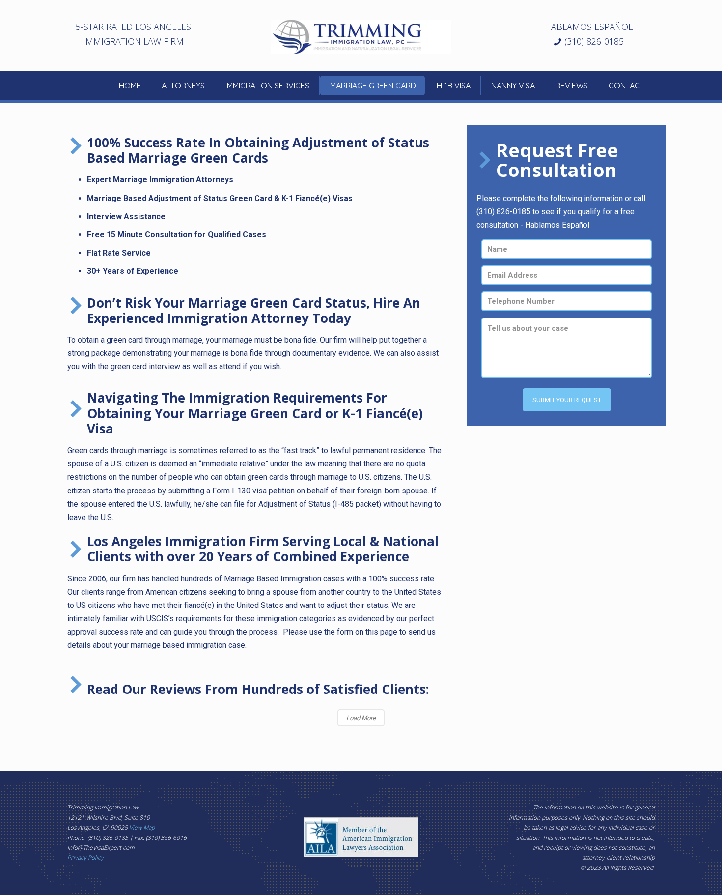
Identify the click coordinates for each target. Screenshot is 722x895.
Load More (361, 718)
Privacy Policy (85, 857)
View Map (142, 827)
